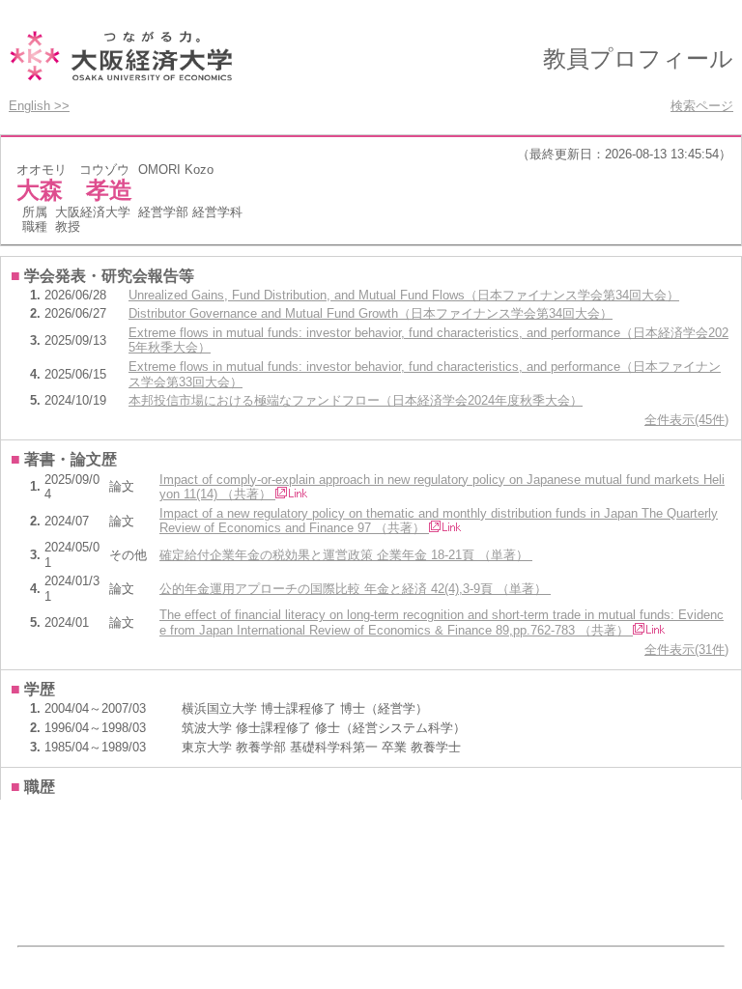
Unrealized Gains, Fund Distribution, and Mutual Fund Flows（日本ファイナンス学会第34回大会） (403, 295)
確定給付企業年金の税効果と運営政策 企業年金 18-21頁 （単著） (345, 555)
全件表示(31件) (686, 649)
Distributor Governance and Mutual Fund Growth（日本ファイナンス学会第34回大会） (370, 313)
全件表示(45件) (686, 419)
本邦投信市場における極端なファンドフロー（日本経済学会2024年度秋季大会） (355, 400)
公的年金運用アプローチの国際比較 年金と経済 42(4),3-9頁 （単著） (355, 588)
